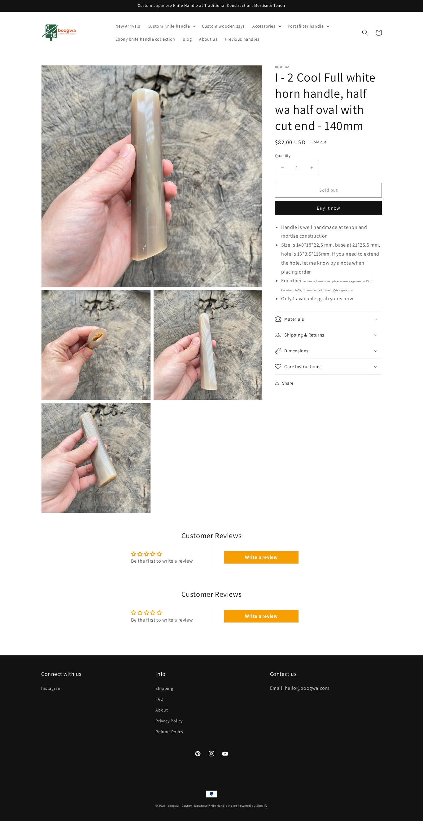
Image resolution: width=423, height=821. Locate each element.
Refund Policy (169, 731)
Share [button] (288, 383)
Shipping (164, 688)
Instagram (51, 688)
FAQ (159, 699)
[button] (171, 26)
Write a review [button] (261, 557)
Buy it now (328, 208)
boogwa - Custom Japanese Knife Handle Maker (202, 806)
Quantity (282, 155)
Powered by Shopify (253, 806)
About (161, 710)
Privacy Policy (168, 721)
